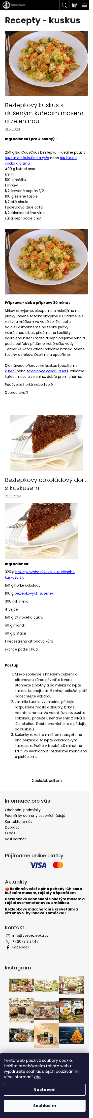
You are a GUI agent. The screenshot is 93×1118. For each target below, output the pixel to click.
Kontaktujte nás (18, 821)
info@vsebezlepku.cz (30, 935)
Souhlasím (44, 1106)
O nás (10, 833)
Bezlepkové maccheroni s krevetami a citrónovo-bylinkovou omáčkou (41, 911)
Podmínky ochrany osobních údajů (35, 815)
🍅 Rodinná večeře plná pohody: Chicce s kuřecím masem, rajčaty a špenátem (43, 891)
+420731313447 (25, 941)
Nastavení (44, 1090)
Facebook (20, 947)
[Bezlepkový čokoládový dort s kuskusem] (46, 443)
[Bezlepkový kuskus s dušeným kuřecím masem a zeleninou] (46, 63)
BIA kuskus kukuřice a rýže (27, 157)
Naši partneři (16, 839)
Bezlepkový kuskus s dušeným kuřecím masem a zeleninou (44, 113)
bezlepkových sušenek (34, 593)
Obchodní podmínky (23, 809)
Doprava (12, 827)
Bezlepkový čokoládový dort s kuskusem (45, 484)
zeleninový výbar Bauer (46, 371)
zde (37, 1077)
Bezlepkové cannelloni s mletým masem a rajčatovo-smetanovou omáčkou (45, 901)
